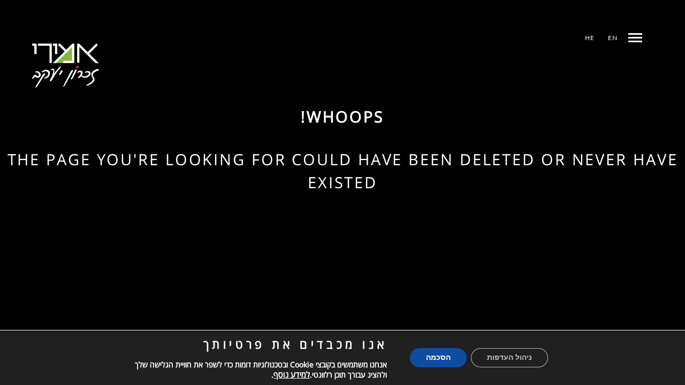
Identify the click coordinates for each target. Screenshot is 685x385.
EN (613, 38)
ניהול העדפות (509, 357)
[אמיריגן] (65, 65)
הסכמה (438, 357)
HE (590, 38)
